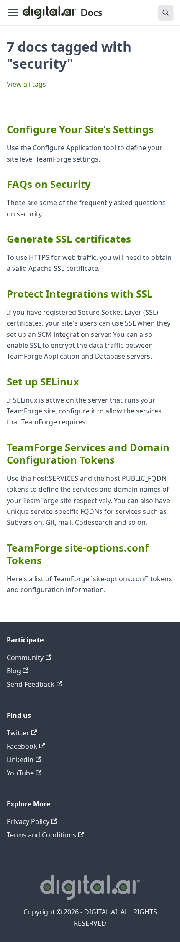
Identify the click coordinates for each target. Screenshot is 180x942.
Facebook (22, 746)
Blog (14, 670)
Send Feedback (30, 684)
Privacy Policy (28, 821)
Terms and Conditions (41, 834)
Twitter (18, 732)
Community (25, 657)
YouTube (20, 773)
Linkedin (20, 759)
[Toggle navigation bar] (13, 12)
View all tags (26, 84)
